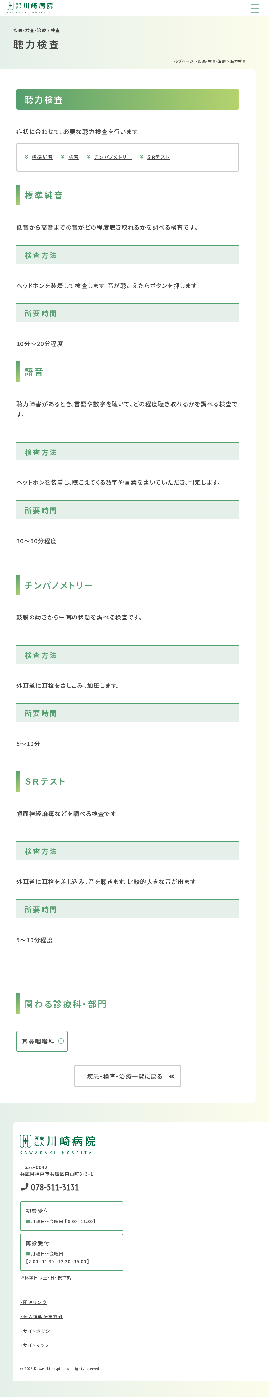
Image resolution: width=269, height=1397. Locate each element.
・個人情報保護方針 (41, 1316)
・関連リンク (33, 1302)
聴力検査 (238, 61)
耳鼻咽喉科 (38, 1041)
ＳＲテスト (158, 156)
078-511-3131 (54, 1187)
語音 (73, 156)
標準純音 (42, 156)
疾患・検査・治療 (212, 61)
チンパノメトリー (113, 156)
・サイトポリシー (37, 1331)
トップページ (183, 61)
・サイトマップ (35, 1345)
